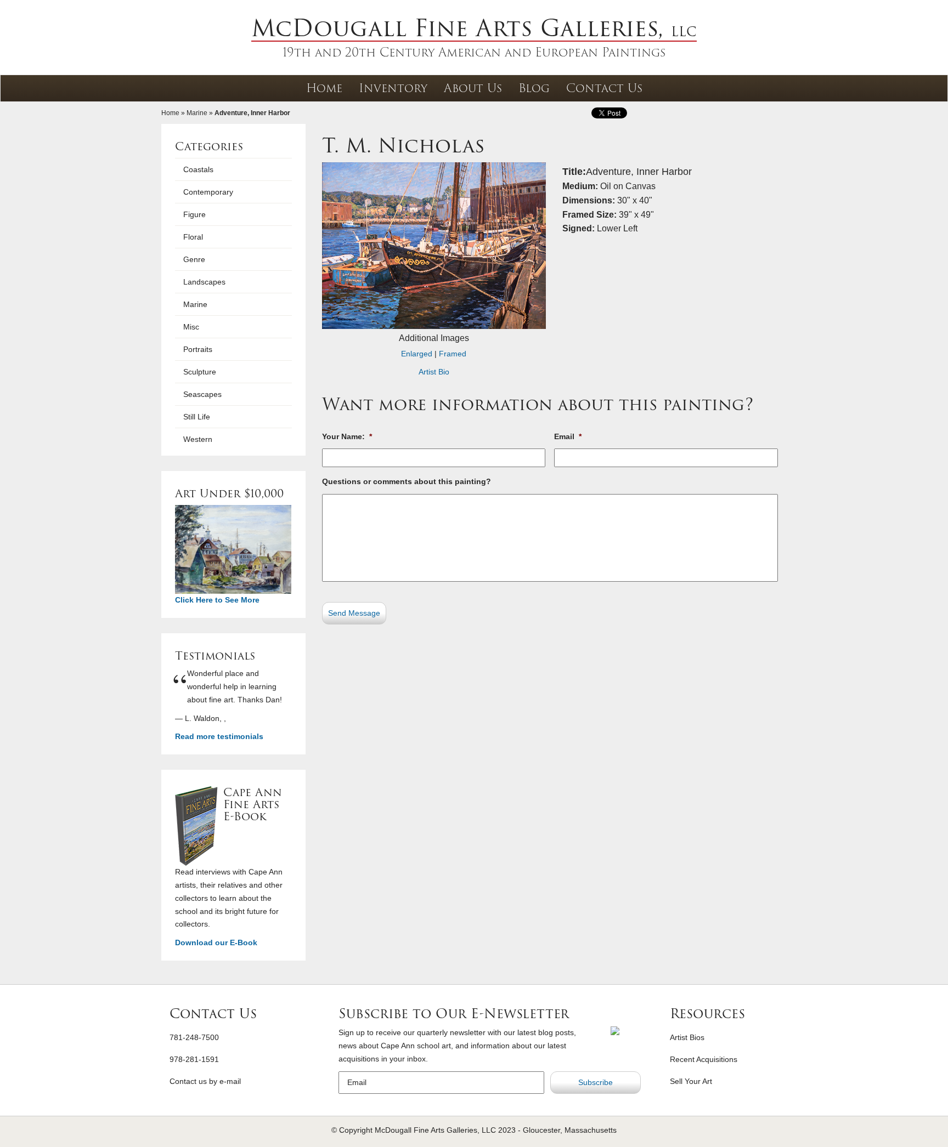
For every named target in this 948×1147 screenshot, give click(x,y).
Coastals (198, 169)
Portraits (197, 349)
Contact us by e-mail (205, 1081)
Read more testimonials (219, 736)
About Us (473, 88)
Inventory (393, 88)
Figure (194, 214)
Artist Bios (687, 1037)
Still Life (196, 416)
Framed (452, 353)
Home (324, 88)
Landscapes (204, 281)
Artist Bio (434, 371)
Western (197, 439)
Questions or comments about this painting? (406, 481)
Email (568, 436)
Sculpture (199, 371)
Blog (534, 88)
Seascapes (202, 394)
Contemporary (208, 192)
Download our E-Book (216, 942)
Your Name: (347, 436)
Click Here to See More (217, 599)
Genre (194, 259)
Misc (191, 326)
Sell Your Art (691, 1081)
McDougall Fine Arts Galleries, (474, 28)
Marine (197, 113)
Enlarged (416, 353)
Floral (193, 236)
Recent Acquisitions (703, 1059)
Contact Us (604, 88)
